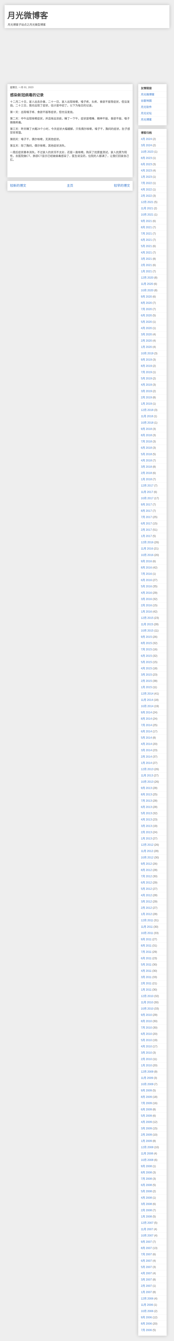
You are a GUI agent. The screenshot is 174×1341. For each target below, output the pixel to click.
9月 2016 (146, 561)
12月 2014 (147, 693)
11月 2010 (147, 1002)
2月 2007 (146, 1285)
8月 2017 (146, 510)
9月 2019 (146, 359)
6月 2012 (146, 882)
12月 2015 (147, 617)
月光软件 (146, 107)
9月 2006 (146, 1317)
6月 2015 (146, 655)
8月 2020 (146, 302)
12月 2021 (147, 202)
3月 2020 (146, 334)
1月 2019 (146, 403)
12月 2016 (147, 542)
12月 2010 (147, 996)
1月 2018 (146, 479)
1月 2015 (146, 687)
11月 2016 (147, 548)
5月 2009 (146, 1115)
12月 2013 (147, 769)
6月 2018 (146, 447)
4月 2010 (146, 1046)
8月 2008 (146, 1172)
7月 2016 (146, 573)
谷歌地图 (146, 100)
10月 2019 (147, 353)
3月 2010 (146, 1052)
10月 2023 (147, 151)
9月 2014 (146, 712)
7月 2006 (146, 1330)
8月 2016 (146, 567)
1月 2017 (146, 536)
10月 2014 (147, 706)
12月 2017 (147, 485)
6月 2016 (146, 580)
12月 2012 (147, 844)
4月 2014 (146, 744)
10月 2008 (147, 1160)
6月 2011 (146, 958)
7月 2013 (146, 800)
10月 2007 (147, 1235)
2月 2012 (146, 907)
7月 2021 (146, 233)
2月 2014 (146, 756)
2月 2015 (146, 680)
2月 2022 (146, 195)
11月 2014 (147, 699)
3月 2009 (146, 1128)
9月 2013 (146, 788)
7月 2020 (146, 309)
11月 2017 (147, 492)
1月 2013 (146, 838)
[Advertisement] (87, 53)
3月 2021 (146, 258)
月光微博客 (27, 15)
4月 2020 (146, 328)
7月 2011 (146, 951)
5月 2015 (146, 662)
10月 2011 (147, 933)
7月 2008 (146, 1178)
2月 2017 (146, 529)
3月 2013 (146, 826)
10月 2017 (147, 498)
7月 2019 (146, 372)
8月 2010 (146, 1021)
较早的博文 (122, 185)
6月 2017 (146, 523)
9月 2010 (146, 1014)
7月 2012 (146, 876)
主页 (70, 185)
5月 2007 (146, 1267)
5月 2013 (146, 813)
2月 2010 (146, 1059)
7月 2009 (146, 1103)
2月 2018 (146, 473)
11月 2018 (147, 416)
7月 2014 (146, 725)
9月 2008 (146, 1166)
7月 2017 (146, 517)
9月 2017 (146, 504)
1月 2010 (146, 1065)
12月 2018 (147, 410)
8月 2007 (146, 1248)
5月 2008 (146, 1191)
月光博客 (146, 119)
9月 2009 (146, 1090)
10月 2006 (147, 1311)
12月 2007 (147, 1222)
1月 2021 (146, 271)
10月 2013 (147, 781)
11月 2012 (147, 851)
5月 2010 (146, 1040)
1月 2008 (146, 1216)
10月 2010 (147, 1008)
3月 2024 (146, 145)
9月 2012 (146, 863)
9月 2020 (146, 296)
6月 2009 (146, 1109)
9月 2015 (146, 636)
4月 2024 (146, 139)
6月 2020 (146, 315)
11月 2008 (147, 1153)
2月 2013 (146, 832)
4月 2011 (146, 970)
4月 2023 (146, 170)
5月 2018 (146, 454)
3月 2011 (146, 977)
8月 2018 (146, 435)
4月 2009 (146, 1122)
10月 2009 (147, 1084)
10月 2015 (147, 630)
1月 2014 (146, 762)
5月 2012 (146, 888)
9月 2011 (146, 939)
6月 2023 (146, 164)
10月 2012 (147, 857)
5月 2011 (146, 964)
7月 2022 (146, 183)
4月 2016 (146, 592)
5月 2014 (146, 737)
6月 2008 (146, 1185)
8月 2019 (146, 365)
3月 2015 (146, 674)
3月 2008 (146, 1204)
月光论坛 (146, 113)
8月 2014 (146, 718)
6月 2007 (146, 1260)
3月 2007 (146, 1279)
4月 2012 (146, 895)
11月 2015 (147, 624)
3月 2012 (146, 901)
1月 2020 (146, 347)
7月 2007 (146, 1254)
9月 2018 (146, 429)
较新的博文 (18, 185)
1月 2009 (146, 1141)
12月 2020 (147, 277)
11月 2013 (147, 775)
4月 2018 (146, 460)
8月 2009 (146, 1096)
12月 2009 (147, 1071)
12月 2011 (147, 920)
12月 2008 (147, 1147)
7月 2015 (146, 649)
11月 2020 (147, 283)
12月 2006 (147, 1298)
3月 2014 (146, 750)
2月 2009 (146, 1134)
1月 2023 (146, 176)
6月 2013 (146, 807)
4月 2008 (146, 1197)
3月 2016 (146, 599)
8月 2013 (146, 794)
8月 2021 (146, 227)
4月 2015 (146, 668)
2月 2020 (146, 340)
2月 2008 (146, 1210)
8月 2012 (146, 870)
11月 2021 (147, 208)
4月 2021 (146, 252)
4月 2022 (146, 189)
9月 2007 (146, 1241)
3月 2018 (146, 466)
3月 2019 (146, 391)
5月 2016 (146, 586)
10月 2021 (147, 214)
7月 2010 (146, 1027)
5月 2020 (146, 321)
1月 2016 (146, 611)
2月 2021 (146, 265)
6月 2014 (146, 731)
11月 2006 (147, 1304)
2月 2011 (146, 983)
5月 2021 (146, 246)
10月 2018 (147, 422)
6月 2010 (146, 1033)
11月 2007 (147, 1229)
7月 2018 (146, 441)
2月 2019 (146, 397)
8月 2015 (146, 643)
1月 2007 (146, 1292)
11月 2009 (147, 1077)
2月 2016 (146, 605)
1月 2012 (146, 914)
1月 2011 (146, 989)
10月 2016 (147, 555)
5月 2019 (146, 378)
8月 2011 (146, 945)
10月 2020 (147, 290)
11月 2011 (147, 926)
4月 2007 (146, 1273)
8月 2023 (146, 158)
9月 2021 (146, 221)
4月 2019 (146, 384)
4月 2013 (146, 819)
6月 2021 (146, 239)
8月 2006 (146, 1323)
